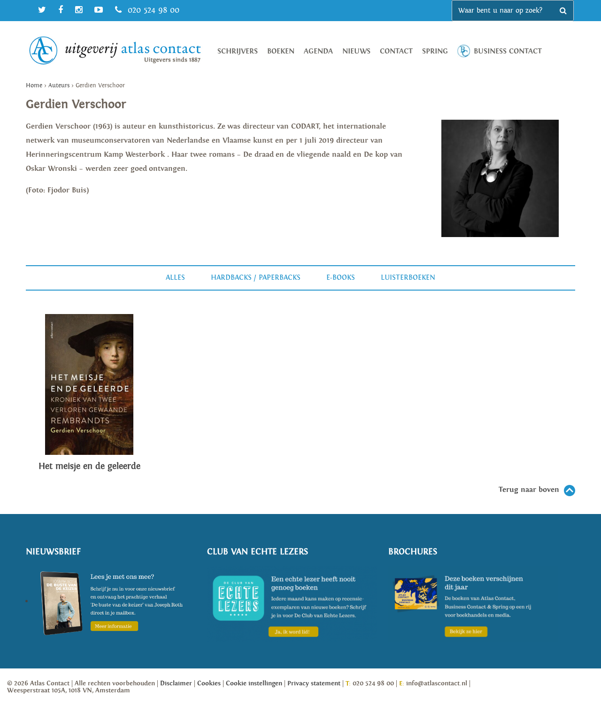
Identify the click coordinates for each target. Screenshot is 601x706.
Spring (435, 51)
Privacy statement (313, 683)
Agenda (318, 51)
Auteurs (58, 85)
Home (34, 85)
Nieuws (356, 51)
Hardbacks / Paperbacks (255, 277)
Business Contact (508, 51)
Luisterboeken (408, 277)
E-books (340, 277)
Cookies (209, 683)
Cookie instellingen (254, 683)
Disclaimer (176, 683)
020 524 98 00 (152, 10)
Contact (396, 51)
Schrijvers (237, 51)
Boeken (280, 51)
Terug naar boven (529, 489)
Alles (175, 277)
